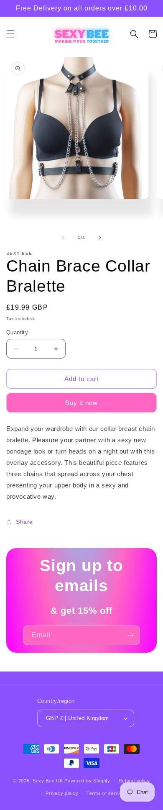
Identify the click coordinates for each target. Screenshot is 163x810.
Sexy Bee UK (48, 780)
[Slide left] (63, 237)
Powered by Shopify (87, 780)
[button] (10, 34)
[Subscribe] (130, 635)
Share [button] (24, 521)
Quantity (17, 332)
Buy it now (81, 402)
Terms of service (106, 793)
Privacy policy (62, 793)
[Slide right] (100, 237)
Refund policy (134, 780)
